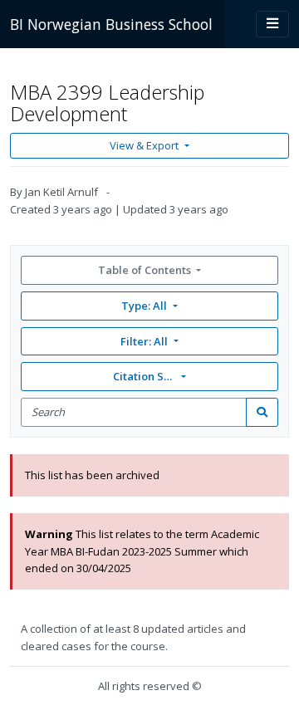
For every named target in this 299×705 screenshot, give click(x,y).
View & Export (144, 145)
